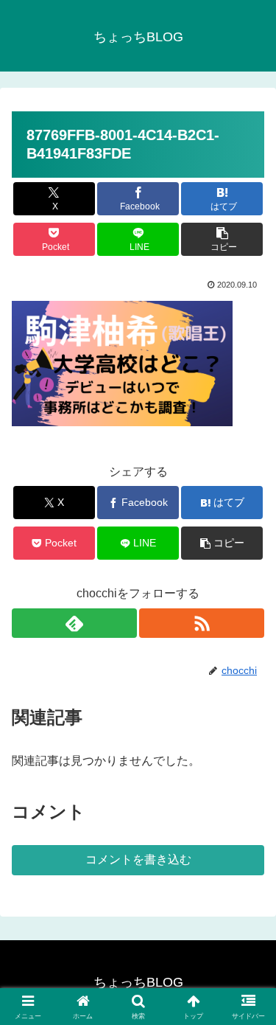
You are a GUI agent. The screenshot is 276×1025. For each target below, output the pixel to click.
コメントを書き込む (138, 859)
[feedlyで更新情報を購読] (74, 623)
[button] (222, 239)
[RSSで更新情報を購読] (201, 623)
